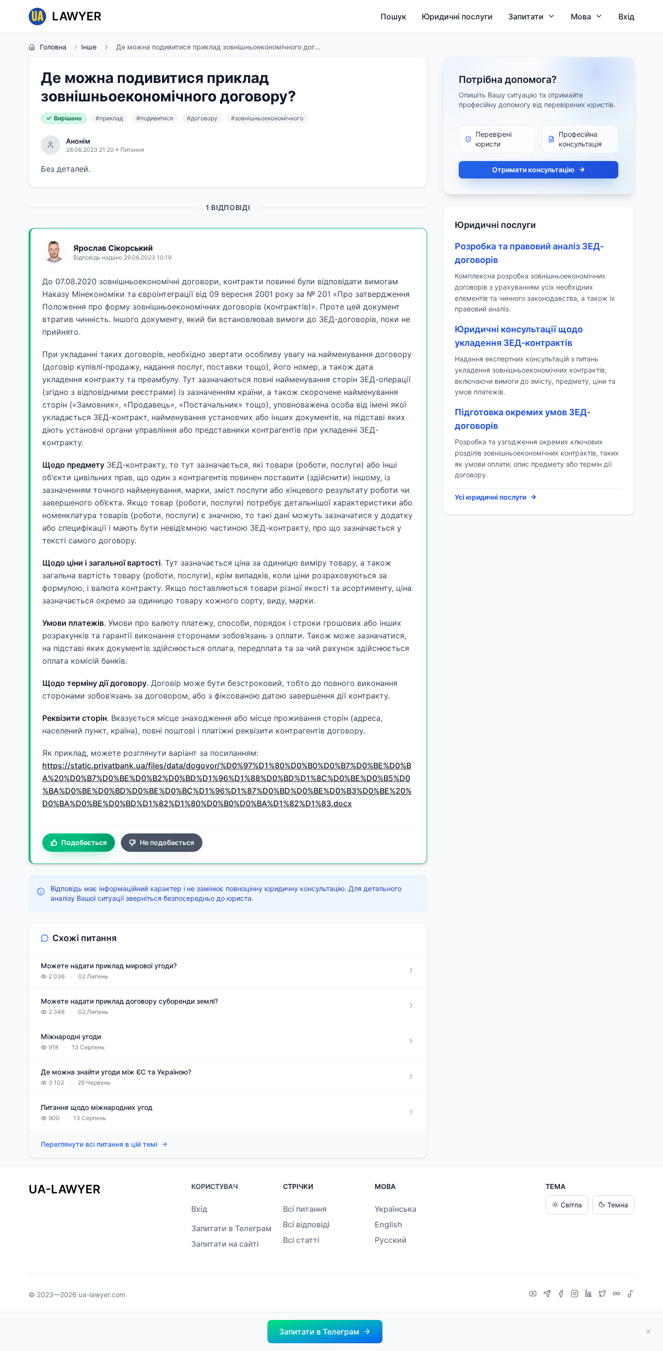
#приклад (109, 118)
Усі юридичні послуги (490, 497)
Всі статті (301, 1240)
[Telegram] (548, 1295)
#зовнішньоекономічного (267, 118)
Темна (617, 1205)
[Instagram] (576, 1295)
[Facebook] (562, 1295)
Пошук (393, 16)
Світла (571, 1205)
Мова (581, 16)
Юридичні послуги (457, 16)
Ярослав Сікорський (113, 248)
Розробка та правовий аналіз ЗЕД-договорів (529, 253)
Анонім (78, 141)
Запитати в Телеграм (231, 1228)
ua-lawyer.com (102, 1294)
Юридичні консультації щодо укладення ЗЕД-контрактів (519, 336)
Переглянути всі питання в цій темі (99, 1144)
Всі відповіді (306, 1224)
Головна (53, 47)
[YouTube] (534, 1295)
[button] (324, 1331)
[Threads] (618, 1295)
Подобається (84, 842)
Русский (391, 1240)
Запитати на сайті (225, 1244)
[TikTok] (630, 1295)
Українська (395, 1209)
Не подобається (167, 842)
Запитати (526, 16)
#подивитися (154, 118)
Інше (89, 47)
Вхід (626, 16)
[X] (603, 1295)
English (388, 1224)
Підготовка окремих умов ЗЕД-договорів (523, 419)
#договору (202, 118)
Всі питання (305, 1209)
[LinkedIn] (590, 1295)
